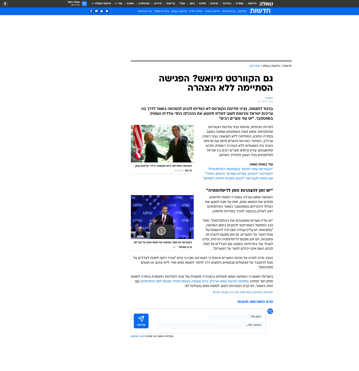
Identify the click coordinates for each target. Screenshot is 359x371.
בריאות (170, 3)
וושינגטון (257, 292)
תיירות (158, 3)
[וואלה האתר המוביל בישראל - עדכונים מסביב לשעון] (266, 4)
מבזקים (242, 11)
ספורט (239, 3)
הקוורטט (268, 292)
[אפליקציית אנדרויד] (107, 11)
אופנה (130, 3)
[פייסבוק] (91, 11)
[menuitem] (250, 4)
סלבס (202, 3)
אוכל (182, 3)
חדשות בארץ (212, 11)
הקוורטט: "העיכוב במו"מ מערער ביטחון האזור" (239, 174)
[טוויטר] (96, 11)
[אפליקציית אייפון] (101, 11)
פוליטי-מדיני (195, 11)
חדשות (252, 3)
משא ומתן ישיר (243, 292)
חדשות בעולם (179, 11)
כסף (192, 3)
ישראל (216, 292)
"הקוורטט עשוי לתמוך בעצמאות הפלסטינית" (240, 169)
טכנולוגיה (144, 3)
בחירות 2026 (161, 11)
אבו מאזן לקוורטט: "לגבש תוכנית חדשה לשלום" (238, 178)
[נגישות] (5, 3)
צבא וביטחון (228, 11)
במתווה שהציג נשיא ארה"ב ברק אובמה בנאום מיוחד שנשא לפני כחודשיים (194, 281)
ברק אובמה (227, 292)
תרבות (214, 3)
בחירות (227, 3)
